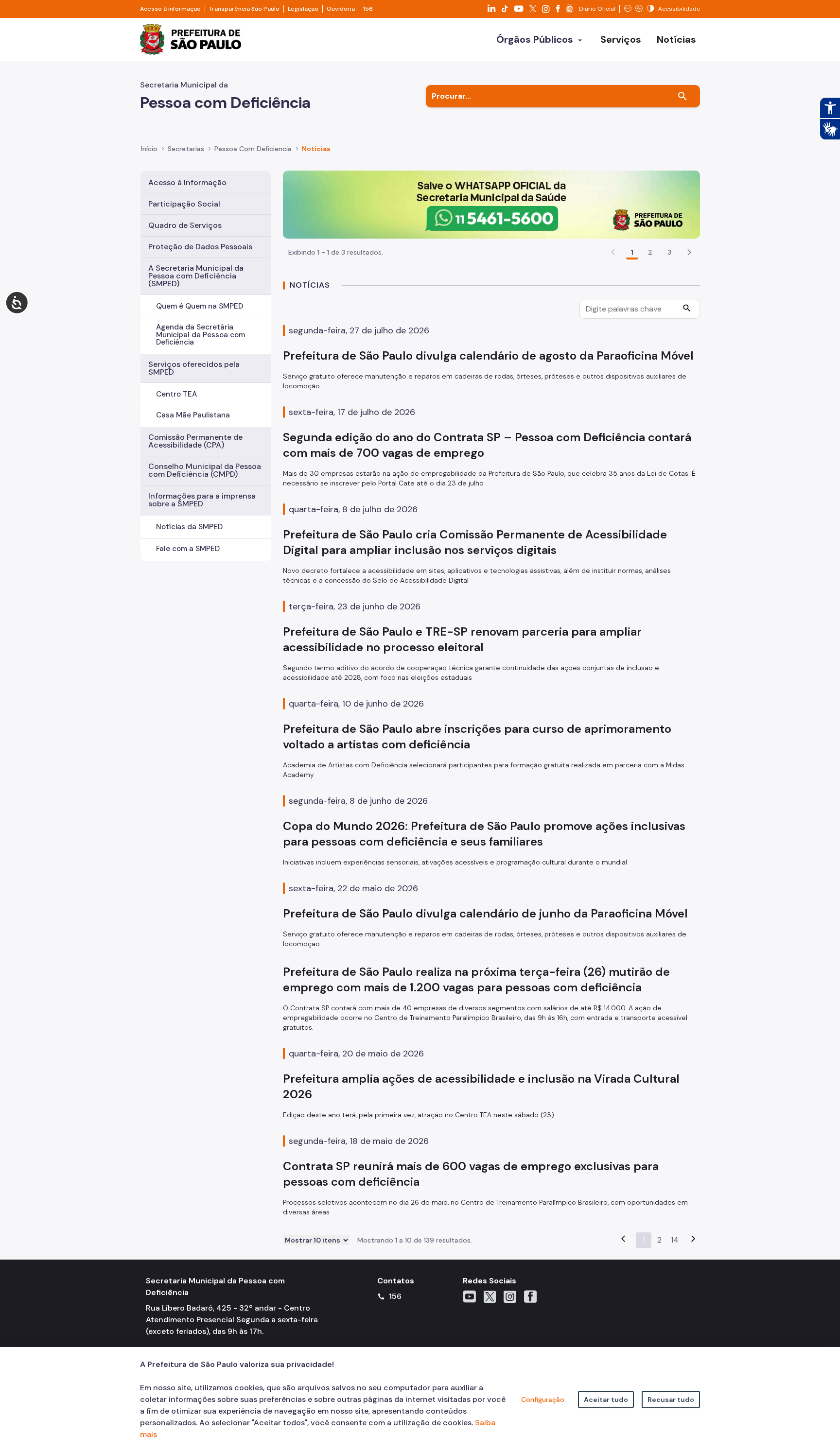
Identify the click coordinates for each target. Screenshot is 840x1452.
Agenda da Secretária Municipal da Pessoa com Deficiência (200, 334)
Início (149, 148)
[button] (689, 252)
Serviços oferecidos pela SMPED (194, 368)
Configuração (542, 1399)
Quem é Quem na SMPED (199, 306)
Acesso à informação (170, 9)
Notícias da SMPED (189, 527)
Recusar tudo (671, 1399)
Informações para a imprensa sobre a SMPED (202, 500)
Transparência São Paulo (244, 9)
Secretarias (186, 148)
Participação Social (184, 204)
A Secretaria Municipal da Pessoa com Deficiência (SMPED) (196, 276)
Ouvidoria (341, 9)
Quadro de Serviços (185, 225)
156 (368, 9)
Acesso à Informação (187, 182)
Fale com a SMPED (188, 548)
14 (675, 1240)
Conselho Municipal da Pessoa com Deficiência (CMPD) (204, 470)
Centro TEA (176, 394)
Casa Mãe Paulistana (193, 415)
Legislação (303, 9)
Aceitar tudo (606, 1399)
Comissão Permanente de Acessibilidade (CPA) (195, 441)
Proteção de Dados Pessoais (200, 247)
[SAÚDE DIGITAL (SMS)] (491, 204)
